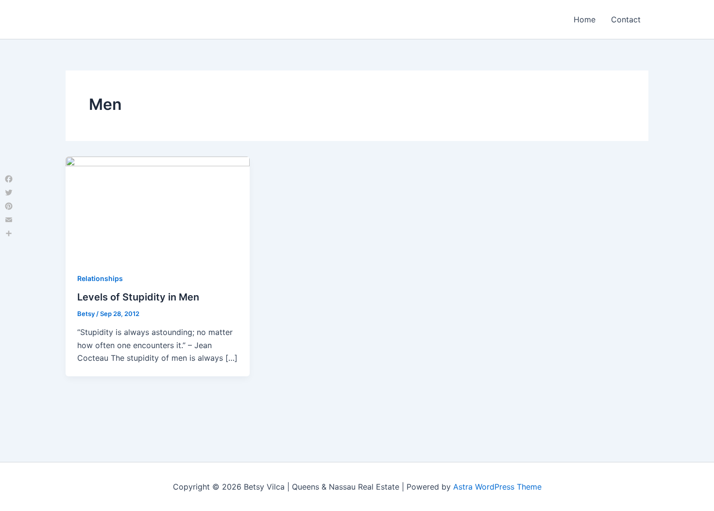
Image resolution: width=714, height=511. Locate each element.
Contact (626, 19)
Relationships (100, 278)
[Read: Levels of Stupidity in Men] (158, 207)
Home (584, 19)
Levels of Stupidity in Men (138, 297)
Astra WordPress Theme (497, 487)
